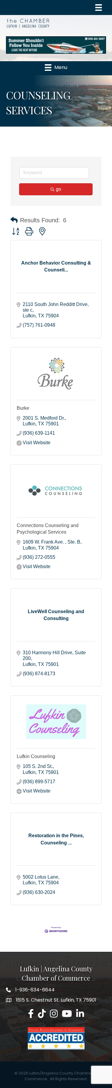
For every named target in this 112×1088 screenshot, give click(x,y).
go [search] (58, 189)
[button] (14, 220)
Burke (23, 408)
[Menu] (98, 7)
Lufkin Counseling (36, 756)
